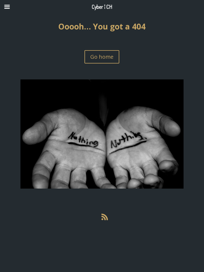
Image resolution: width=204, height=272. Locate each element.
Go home (101, 56)
